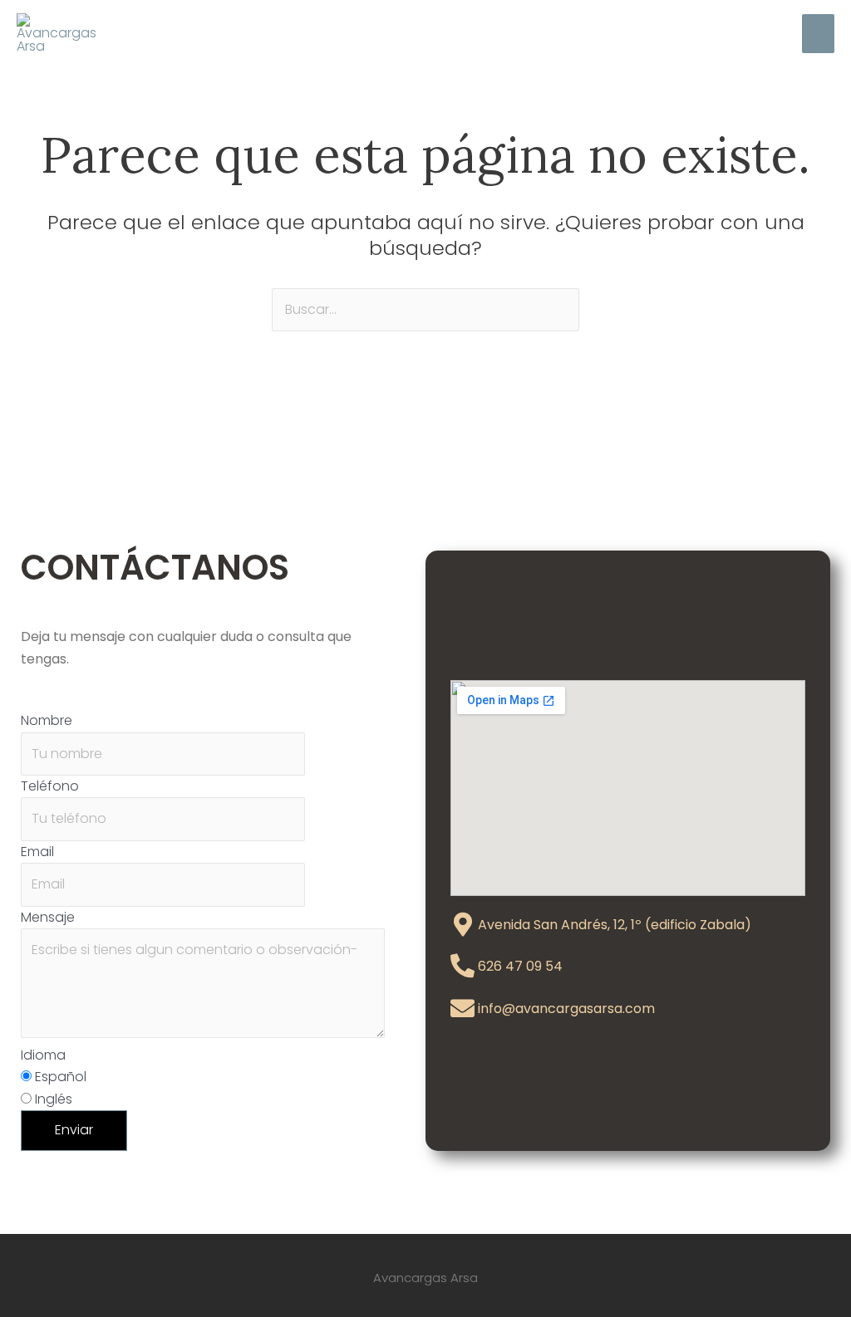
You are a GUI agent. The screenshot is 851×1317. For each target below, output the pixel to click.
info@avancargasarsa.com (566, 1008)
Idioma (43, 1055)
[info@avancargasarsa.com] (462, 1008)
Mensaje (48, 917)
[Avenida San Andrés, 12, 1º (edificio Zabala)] (462, 925)
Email (37, 851)
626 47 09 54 (520, 966)
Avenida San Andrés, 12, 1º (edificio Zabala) (614, 924)
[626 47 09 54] (462, 966)
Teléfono (50, 786)
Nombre (46, 720)
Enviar (74, 1129)
